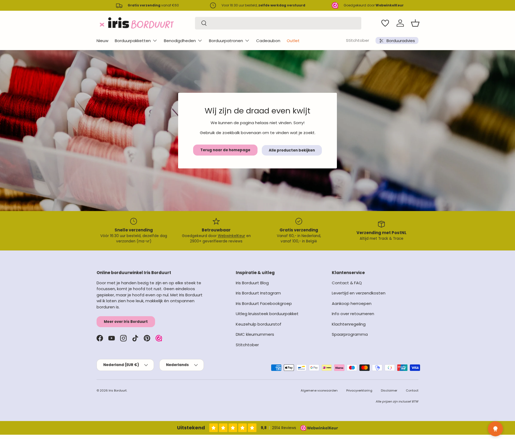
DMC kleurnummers (255, 334)
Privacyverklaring (359, 390)
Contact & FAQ (347, 283)
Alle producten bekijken (292, 150)
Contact (412, 390)
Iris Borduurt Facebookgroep (264, 303)
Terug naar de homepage (225, 150)
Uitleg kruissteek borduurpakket (267, 313)
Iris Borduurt (118, 390)
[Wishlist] (385, 23)
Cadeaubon (268, 40)
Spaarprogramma (350, 334)
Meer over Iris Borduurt (126, 321)
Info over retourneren (353, 313)
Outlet (293, 40)
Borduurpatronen (226, 40)
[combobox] (278, 23)
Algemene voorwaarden (319, 390)
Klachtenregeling (349, 324)
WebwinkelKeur (231, 235)
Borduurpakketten (133, 40)
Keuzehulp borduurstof (258, 324)
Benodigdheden (180, 40)
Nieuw (102, 40)
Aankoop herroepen (351, 303)
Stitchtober (357, 40)
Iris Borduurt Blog (252, 283)
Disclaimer (389, 390)
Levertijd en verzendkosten (358, 293)
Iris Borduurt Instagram (258, 293)
